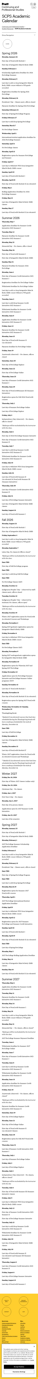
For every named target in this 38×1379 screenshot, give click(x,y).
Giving (3, 1339)
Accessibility (5, 1334)
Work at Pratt (5, 1341)
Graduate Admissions (7, 1325)
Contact (6, 1311)
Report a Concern (25, 1330)
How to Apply (7, 1301)
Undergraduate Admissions (9, 1323)
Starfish (22, 1334)
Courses (4, 1330)
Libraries (22, 1341)
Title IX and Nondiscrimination (9, 1336)
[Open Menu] (34, 4)
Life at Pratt (5, 1332)
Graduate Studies (6, 1328)
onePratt (22, 1327)
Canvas (22, 1325)
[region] (19, 1361)
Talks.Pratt (23, 1336)
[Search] (31, 4)
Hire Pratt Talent (6, 1343)
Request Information (23, 1301)
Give (33, 7)
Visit (23, 1311)
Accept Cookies (19, 1367)
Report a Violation (25, 1332)
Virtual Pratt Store (25, 1343)
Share (7, 43)
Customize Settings (19, 1372)
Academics (5, 1327)
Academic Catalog (25, 1338)
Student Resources (7, 28)
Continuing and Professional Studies (13, 8)
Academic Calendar (25, 1339)
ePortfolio (22, 1323)
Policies (22, 1328)
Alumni (4, 1338)
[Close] (34, 1346)
